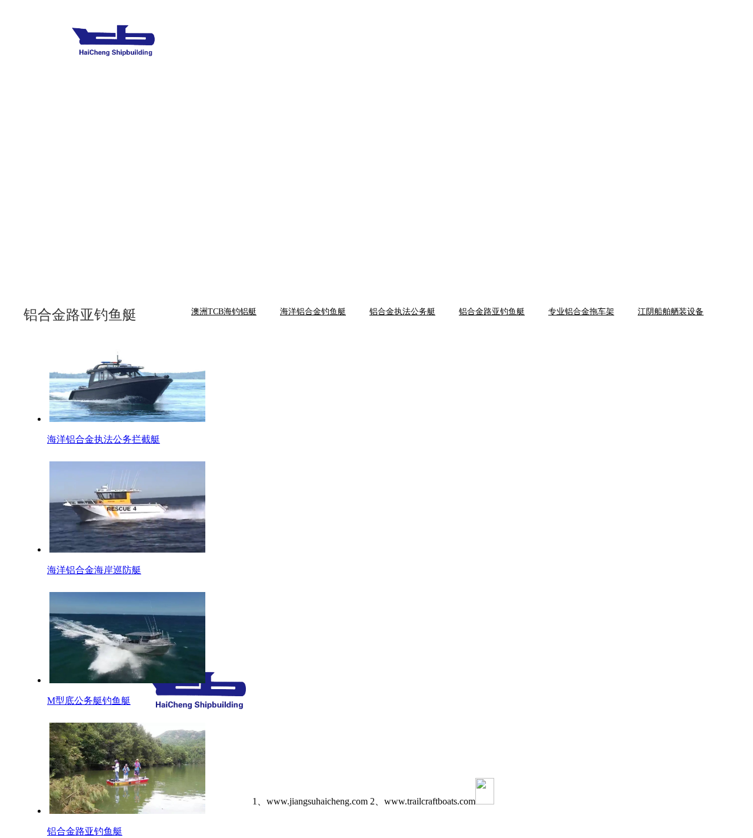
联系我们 (586, 49)
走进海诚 (327, 49)
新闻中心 (457, 49)
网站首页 (263, 49)
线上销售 (651, 49)
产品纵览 (392, 49)
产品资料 (263, 99)
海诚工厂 (522, 49)
